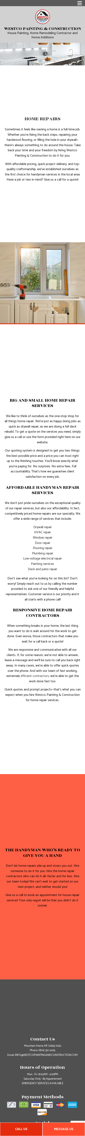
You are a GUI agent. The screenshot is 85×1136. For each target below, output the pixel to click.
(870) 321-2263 (47, 1050)
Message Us (63, 1129)
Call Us (21, 1129)
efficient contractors (35, 676)
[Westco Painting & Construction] (42, 16)
